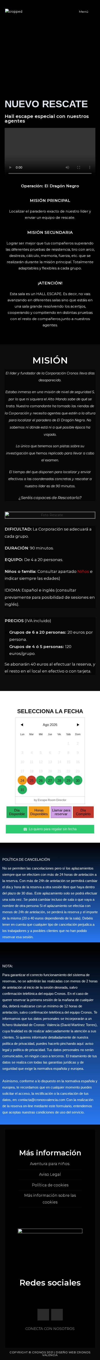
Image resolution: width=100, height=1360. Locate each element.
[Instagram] (57, 1314)
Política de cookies (50, 1185)
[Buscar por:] (92, 11)
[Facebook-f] (43, 1314)
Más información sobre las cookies (50, 1198)
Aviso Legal (50, 1174)
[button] (9, 515)
